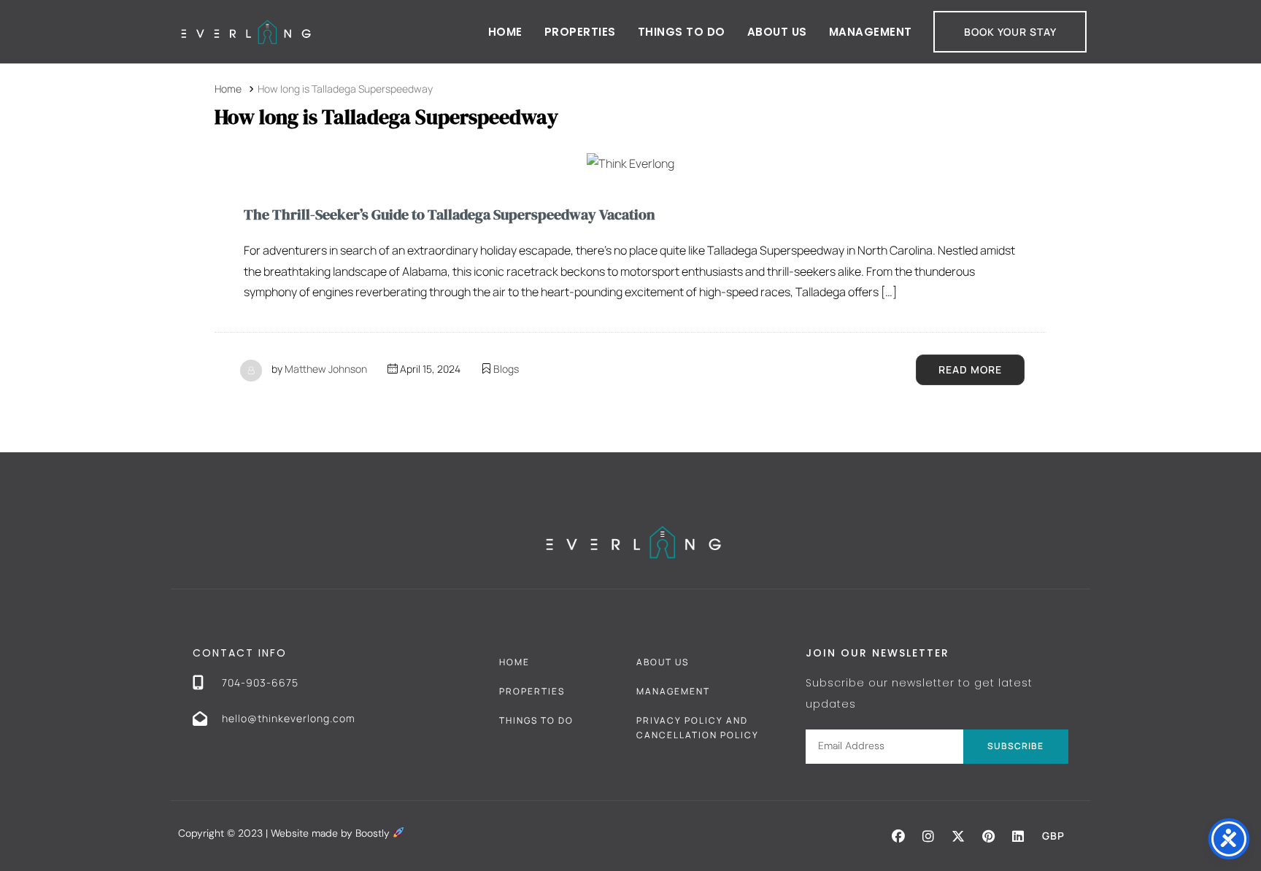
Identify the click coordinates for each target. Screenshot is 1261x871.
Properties (580, 31)
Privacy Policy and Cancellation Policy (697, 727)
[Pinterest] (988, 836)
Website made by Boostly (332, 833)
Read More (970, 369)
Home (505, 31)
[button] (898, 836)
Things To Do (536, 720)
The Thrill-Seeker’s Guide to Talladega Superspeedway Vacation (449, 214)
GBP (1053, 836)
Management (870, 31)
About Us (777, 31)
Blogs (506, 369)
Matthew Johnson (326, 369)
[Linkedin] (1018, 836)
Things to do (681, 31)
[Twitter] (958, 836)
